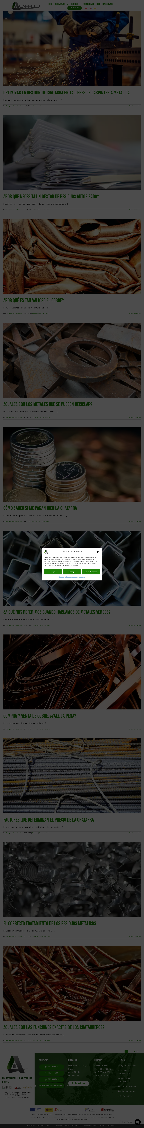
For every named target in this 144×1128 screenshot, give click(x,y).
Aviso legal (82, 577)
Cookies (61, 577)
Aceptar (53, 572)
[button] (99, 552)
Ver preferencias (91, 572)
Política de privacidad (71, 577)
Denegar (72, 572)
